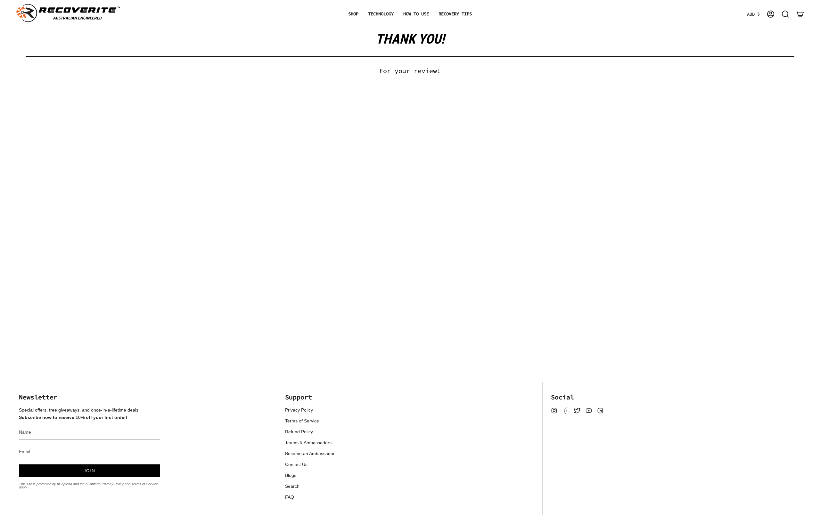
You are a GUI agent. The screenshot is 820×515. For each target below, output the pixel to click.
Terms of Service (144, 484)
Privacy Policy (113, 484)
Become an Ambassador (310, 453)
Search (292, 486)
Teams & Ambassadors (308, 442)
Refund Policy (299, 431)
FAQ (289, 497)
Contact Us (296, 464)
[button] (353, 14)
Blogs (290, 475)
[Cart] (800, 14)
